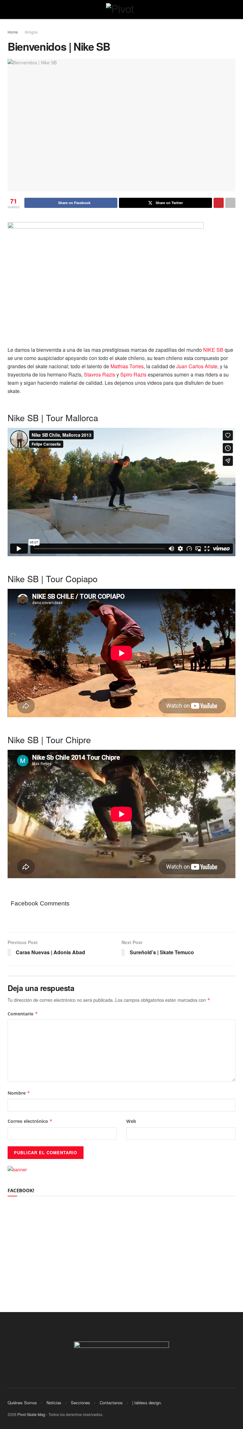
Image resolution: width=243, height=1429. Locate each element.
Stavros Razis (99, 374)
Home (13, 32)
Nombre (19, 1093)
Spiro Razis (133, 374)
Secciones (80, 1403)
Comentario (23, 1014)
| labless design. (147, 1403)
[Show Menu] (10, 9)
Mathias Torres (127, 366)
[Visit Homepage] (121, 9)
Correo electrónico (30, 1121)
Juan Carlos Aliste (196, 366)
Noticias (54, 1403)
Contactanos (111, 1403)
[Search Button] (232, 9)
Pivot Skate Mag (31, 1414)
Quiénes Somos (22, 1403)
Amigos (31, 32)
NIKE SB (213, 349)
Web (131, 1121)
